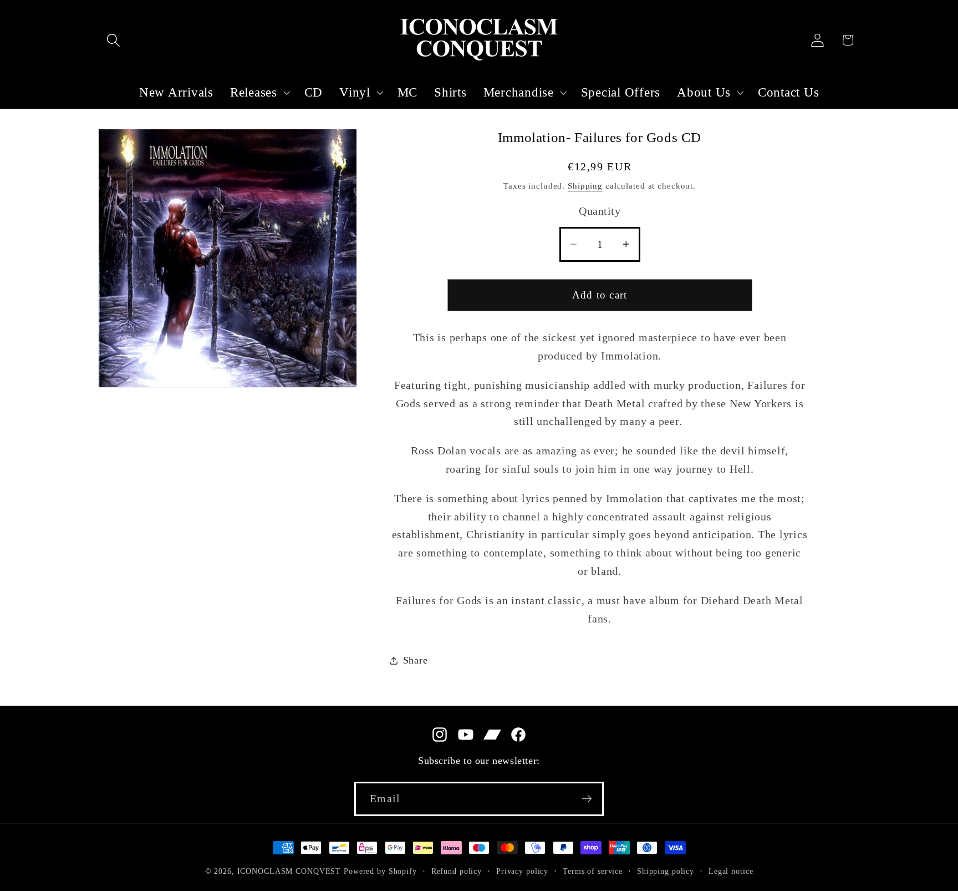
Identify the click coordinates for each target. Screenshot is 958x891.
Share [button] (415, 660)
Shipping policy (665, 871)
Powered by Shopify (380, 871)
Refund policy (456, 871)
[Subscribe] (587, 799)
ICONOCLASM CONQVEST (289, 871)
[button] (113, 40)
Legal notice (731, 871)
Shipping (585, 185)
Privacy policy (522, 871)
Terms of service (593, 871)
